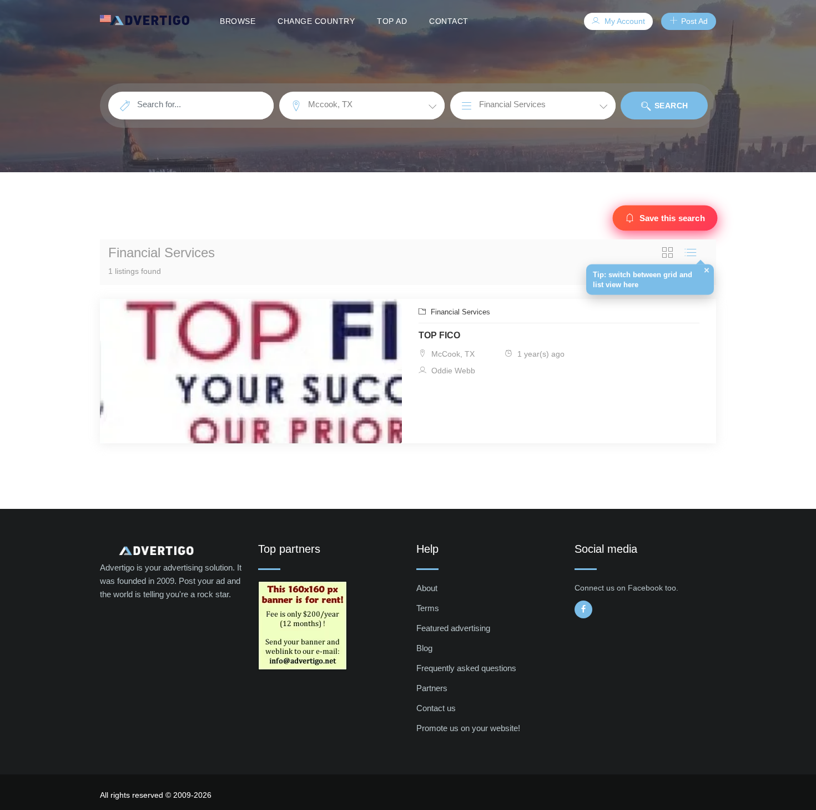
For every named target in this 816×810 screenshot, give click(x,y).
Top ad (392, 21)
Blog (424, 648)
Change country (316, 21)
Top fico (439, 335)
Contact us (436, 708)
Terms (427, 608)
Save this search (671, 218)
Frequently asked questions (466, 668)
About (426, 588)
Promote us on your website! (468, 728)
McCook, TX (452, 353)
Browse (237, 21)
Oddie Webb (452, 370)
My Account (623, 21)
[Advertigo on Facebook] (583, 609)
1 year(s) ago (540, 353)
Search (670, 105)
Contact (449, 21)
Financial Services (459, 312)
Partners (431, 688)
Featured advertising (453, 628)
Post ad (693, 21)
